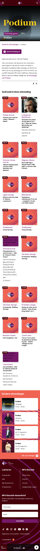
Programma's (6, 487)
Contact (25, 483)
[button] (36, 547)
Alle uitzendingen (28, 455)
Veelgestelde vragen (29, 487)
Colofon (25, 479)
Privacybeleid (24, 534)
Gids (3, 479)
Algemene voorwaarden (10, 534)
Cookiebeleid (6, 539)
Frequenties (6, 475)
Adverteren (26, 475)
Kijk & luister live (7, 483)
